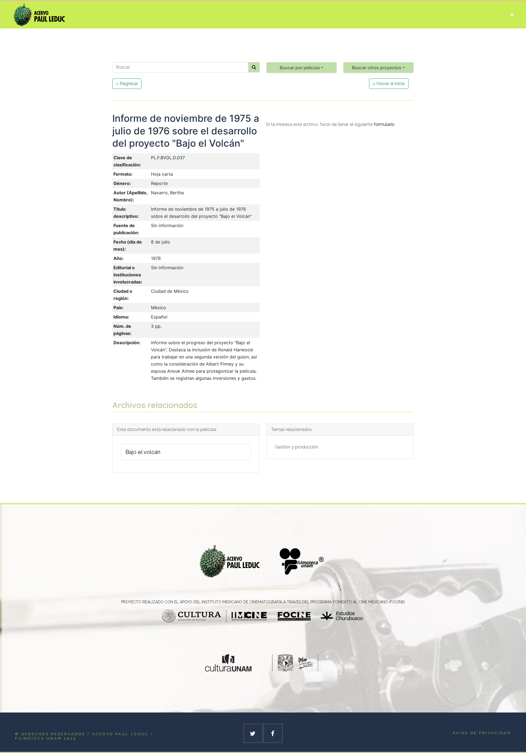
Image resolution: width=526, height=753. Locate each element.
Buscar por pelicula (300, 67)
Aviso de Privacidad (482, 733)
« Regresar (127, 83)
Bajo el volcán (142, 452)
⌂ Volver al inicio (389, 83)
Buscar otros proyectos (376, 67)
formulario (384, 124)
